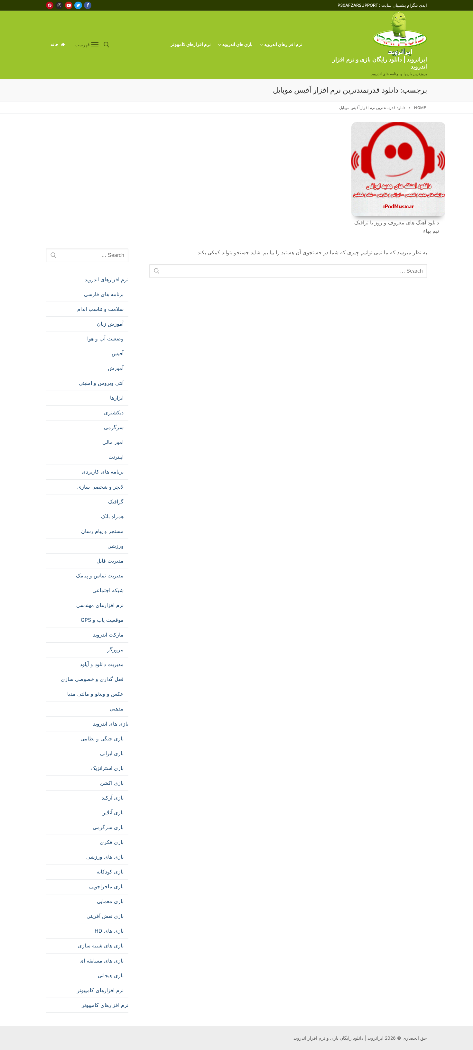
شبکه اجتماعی (108, 590)
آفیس (118, 353)
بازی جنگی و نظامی (102, 738)
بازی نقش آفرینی (105, 916)
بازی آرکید (113, 797)
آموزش (116, 368)
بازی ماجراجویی (106, 886)
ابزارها (117, 397)
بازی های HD (109, 931)
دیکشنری (114, 412)
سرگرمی (114, 427)
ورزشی (115, 546)
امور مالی (113, 442)
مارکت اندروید (108, 634)
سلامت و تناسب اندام (100, 309)
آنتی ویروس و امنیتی (101, 383)
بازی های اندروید (110, 723)
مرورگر (115, 649)
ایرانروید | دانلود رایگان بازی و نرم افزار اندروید (379, 63)
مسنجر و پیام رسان (102, 531)
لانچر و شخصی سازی (100, 487)
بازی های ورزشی (105, 857)
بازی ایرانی (112, 753)
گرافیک (116, 501)
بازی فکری (112, 842)
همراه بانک (112, 516)
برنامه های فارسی (104, 294)
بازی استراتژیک (107, 768)
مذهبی (117, 708)
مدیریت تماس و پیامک (100, 575)
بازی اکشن (112, 783)
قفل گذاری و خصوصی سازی (92, 679)
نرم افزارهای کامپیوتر (100, 990)
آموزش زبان (110, 324)
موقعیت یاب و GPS (102, 620)
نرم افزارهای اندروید (106, 279)
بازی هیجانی (111, 975)
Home (420, 107)
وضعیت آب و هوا (105, 338)
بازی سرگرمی (108, 827)
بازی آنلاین (112, 812)
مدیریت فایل (110, 560)
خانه (55, 44)
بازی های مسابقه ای (101, 960)
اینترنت (116, 457)
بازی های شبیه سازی (101, 945)
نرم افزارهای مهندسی (100, 605)
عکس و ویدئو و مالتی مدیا (95, 694)
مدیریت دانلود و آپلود (102, 664)
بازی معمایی (110, 901)
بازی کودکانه (110, 871)
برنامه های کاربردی (103, 471)
